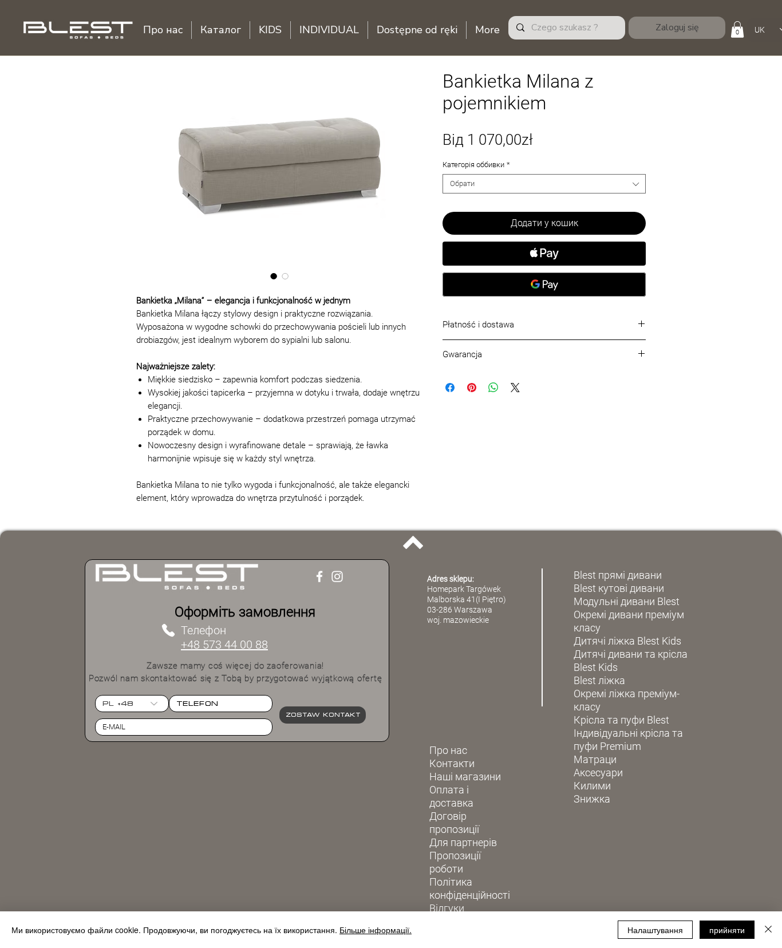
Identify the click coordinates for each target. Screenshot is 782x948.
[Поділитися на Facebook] (450, 387)
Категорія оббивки (476, 164)
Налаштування (655, 929)
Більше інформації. (375, 929)
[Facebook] (319, 576)
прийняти (727, 929)
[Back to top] (413, 542)
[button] (737, 29)
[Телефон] (168, 630)
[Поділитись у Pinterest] (472, 387)
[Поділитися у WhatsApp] (493, 387)
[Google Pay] (544, 284)
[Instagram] (337, 576)
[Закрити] (768, 930)
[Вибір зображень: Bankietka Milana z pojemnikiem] (273, 276)
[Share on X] (515, 387)
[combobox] (544, 183)
